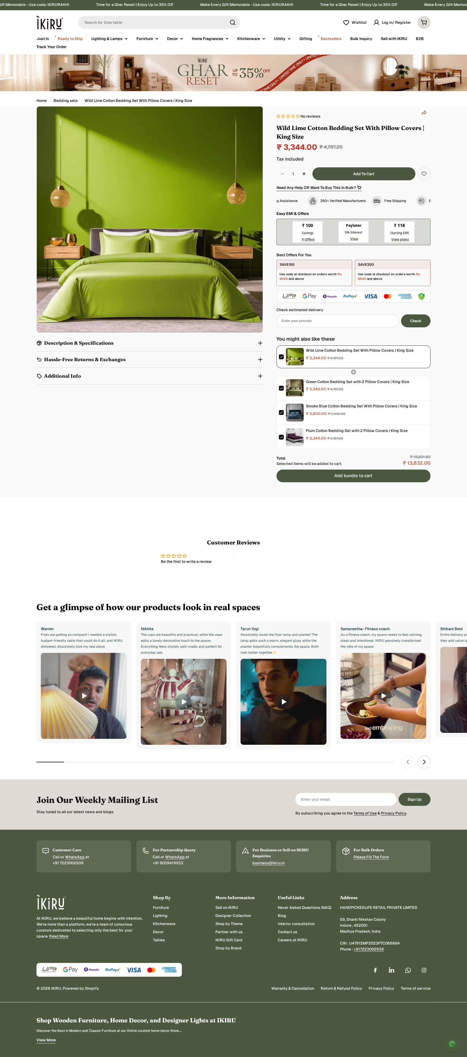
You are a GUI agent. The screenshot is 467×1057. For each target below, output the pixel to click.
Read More (58, 936)
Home (41, 100)
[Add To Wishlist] (424, 173)
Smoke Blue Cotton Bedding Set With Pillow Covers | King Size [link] (361, 406)
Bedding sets (66, 100)
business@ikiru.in (268, 862)
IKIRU (56, 988)
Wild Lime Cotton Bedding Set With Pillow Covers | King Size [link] (359, 350)
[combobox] (159, 22)
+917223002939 (369, 949)
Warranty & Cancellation (292, 988)
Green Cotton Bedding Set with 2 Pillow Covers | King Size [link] (357, 381)
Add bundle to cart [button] (353, 475)
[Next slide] (424, 762)
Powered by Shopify (81, 988)
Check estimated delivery (299, 309)
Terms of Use (365, 813)
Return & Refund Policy (341, 988)
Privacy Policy (393, 813)
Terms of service (416, 988)
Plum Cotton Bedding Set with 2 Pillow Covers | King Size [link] (357, 430)
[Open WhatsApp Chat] (452, 1044)
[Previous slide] (407, 762)
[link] (295, 357)
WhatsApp (75, 857)
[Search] (232, 22)
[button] (288, 116)
